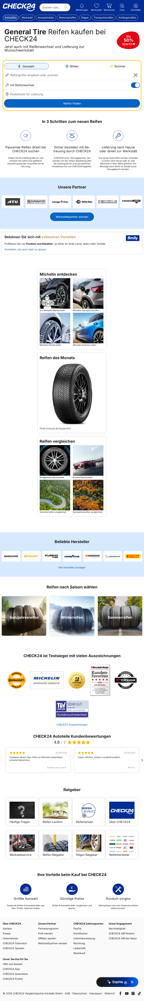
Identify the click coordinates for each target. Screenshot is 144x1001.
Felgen (85, 17)
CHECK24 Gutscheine (15, 973)
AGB (67, 993)
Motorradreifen (67, 17)
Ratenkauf (79, 953)
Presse (7, 933)
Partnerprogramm (48, 928)
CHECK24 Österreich (15, 943)
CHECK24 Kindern (122, 933)
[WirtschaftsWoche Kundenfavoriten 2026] (100, 680)
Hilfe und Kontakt (12, 963)
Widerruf (109, 993)
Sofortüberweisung (84, 938)
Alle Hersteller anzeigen (72, 567)
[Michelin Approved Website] (47, 680)
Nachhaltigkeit (117, 928)
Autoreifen (11, 17)
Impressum (95, 993)
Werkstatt (27, 17)
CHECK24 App (11, 968)
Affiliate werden (47, 938)
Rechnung (79, 943)
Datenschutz (79, 993)
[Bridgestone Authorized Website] (77, 680)
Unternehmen (10, 938)
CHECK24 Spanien (13, 948)
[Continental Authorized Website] (16, 680)
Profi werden (45, 933)
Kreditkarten (80, 933)
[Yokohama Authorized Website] (126, 680)
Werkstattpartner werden (72, 217)
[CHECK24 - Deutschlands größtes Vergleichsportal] (19, 7)
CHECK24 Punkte (13, 978)
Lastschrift (79, 948)
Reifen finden (72, 103)
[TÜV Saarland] (72, 709)
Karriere (7, 928)
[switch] (135, 85)
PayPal (77, 928)
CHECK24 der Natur (123, 938)
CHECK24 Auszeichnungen (72, 724)
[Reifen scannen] (135, 75)
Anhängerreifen (127, 17)
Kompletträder (46, 17)
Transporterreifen (103, 17)
